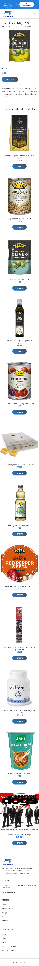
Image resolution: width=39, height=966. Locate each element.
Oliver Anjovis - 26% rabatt (19, 280)
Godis (4, 905)
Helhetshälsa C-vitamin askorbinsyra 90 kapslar (19, 711)
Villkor (4, 942)
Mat (3, 917)
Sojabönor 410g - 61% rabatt (19, 219)
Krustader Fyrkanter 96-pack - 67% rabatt (19, 465)
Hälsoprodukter (8, 909)
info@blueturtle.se (8, 892)
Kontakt (5, 939)
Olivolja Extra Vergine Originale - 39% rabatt (19, 342)
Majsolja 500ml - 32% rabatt (19, 526)
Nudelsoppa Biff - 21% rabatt (19, 774)
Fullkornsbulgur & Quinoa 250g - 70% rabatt (19, 157)
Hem (3, 26)
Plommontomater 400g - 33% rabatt (19, 404)
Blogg (4, 935)
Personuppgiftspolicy (10, 946)
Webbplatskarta (8, 950)
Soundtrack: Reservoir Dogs (19, 835)
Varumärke (6, 921)
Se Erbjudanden (26, 4)
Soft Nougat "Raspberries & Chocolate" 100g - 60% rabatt (19, 648)
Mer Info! (10, 79)
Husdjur (4, 913)
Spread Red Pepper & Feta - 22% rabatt (19, 586)
